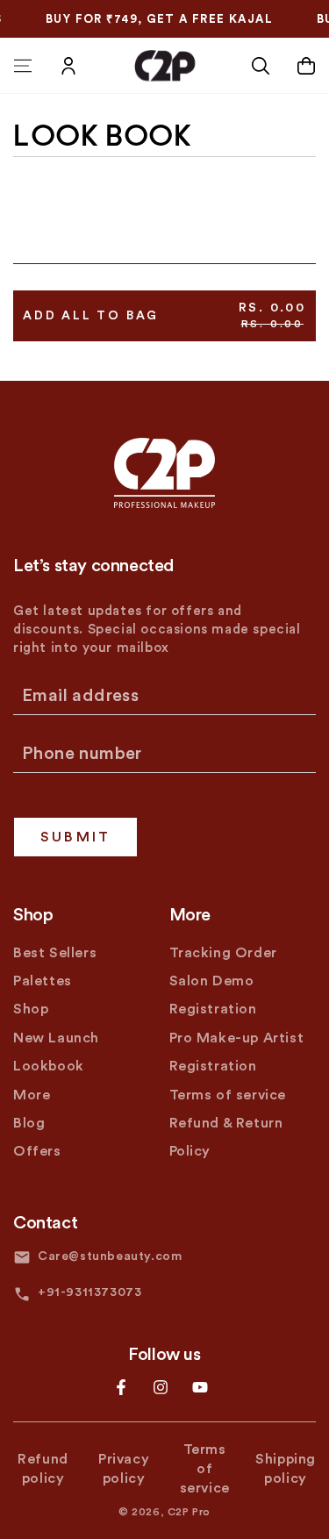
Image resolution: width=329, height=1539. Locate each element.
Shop (30, 1009)
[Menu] (23, 66)
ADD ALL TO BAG (164, 315)
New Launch (56, 1038)
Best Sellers (55, 953)
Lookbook (48, 1066)
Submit (75, 837)
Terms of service (228, 1095)
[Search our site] (260, 66)
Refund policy (43, 1468)
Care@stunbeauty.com (110, 1256)
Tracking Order (223, 953)
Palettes (42, 981)
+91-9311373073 (89, 1292)
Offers (37, 1151)
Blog (29, 1123)
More (31, 1095)
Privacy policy (123, 1468)
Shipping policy (285, 1468)
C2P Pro (189, 1512)
